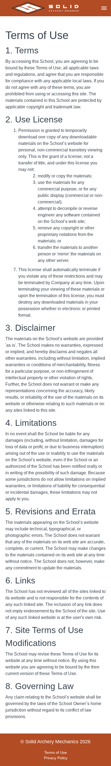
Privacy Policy (55, 758)
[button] (104, 8)
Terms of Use (55, 752)
